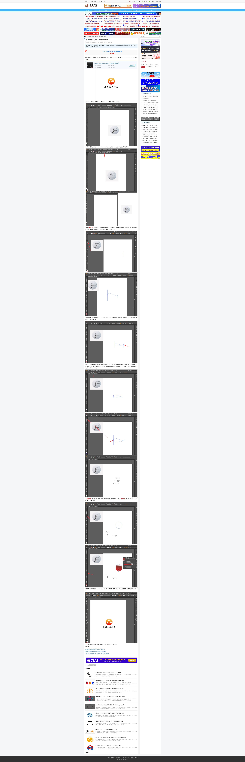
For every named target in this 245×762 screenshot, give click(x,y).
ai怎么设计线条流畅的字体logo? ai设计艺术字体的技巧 (108, 672)
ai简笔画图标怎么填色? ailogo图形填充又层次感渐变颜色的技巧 (110, 696)
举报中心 (145, 1)
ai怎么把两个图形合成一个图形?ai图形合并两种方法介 (154, 105)
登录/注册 (133, 1)
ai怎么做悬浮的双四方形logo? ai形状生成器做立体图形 (108, 745)
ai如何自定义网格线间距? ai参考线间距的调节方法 (152, 136)
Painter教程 (148, 66)
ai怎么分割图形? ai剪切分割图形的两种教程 (151, 96)
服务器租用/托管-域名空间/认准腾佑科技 (150, 25)
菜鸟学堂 (86, 1)
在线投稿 (136, 757)
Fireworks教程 (152, 64)
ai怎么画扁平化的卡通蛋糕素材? (149, 133)
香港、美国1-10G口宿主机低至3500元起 (131, 21)
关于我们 (108, 757)
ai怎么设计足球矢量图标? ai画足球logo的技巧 (106, 729)
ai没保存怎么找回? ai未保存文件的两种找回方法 (152, 102)
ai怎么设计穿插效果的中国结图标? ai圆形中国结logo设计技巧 (110, 688)
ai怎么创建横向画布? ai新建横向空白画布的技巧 (152, 129)
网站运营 (144, 10)
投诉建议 (132, 757)
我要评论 (110, 42)
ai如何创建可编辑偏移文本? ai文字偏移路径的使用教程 (153, 125)
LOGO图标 (93, 665)
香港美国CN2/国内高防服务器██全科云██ (94, 26)
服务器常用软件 (93, 1)
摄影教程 (147, 64)
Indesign (156, 66)
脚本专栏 (107, 10)
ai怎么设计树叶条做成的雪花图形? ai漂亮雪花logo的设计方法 (110, 713)
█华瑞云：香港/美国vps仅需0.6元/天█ (131, 25)
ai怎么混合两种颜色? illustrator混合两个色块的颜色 (153, 134)
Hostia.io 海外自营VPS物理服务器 (130, 18)
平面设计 (151, 10)
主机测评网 (100, 1)
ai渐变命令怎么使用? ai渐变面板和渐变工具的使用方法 (153, 131)
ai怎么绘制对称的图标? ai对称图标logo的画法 (95, 651)
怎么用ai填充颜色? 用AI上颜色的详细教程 (151, 111)
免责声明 (122, 757)
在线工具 (105, 1)
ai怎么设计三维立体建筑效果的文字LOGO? (95, 649)
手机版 (139, 1)
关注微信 (152, 1)
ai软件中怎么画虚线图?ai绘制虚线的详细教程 (152, 113)
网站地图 (127, 757)
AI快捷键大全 (146, 98)
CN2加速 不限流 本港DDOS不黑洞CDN (112, 16)
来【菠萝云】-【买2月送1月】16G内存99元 (94, 18)
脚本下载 (113, 10)
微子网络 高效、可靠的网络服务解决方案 (131, 23)
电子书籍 (131, 10)
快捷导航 (158, 1)
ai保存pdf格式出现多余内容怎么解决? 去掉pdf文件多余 (153, 140)
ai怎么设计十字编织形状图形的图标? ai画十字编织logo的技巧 (110, 705)
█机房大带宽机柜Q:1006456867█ (149, 18)
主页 (90, 36)
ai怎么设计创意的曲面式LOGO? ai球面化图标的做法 (97, 653)
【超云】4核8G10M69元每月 (110, 25)
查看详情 (132, 65)
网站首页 (87, 10)
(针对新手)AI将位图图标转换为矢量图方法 (151, 109)
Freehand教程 (152, 66)
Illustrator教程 (97, 36)
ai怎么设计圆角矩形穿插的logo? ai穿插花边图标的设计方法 (109, 721)
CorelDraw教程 (157, 64)
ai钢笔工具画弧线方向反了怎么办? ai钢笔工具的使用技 (153, 127)
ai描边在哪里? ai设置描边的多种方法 (150, 142)
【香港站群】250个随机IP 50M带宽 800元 (112, 21)
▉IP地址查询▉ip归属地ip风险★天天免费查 (113, 20)
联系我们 (118, 757)
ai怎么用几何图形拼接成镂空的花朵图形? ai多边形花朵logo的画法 (111, 737)
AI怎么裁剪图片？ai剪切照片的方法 (150, 100)
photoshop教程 (143, 64)
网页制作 (94, 10)
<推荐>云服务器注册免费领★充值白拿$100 (94, 16)
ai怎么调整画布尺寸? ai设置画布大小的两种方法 (152, 104)
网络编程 (100, 10)
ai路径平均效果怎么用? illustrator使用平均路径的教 (153, 138)
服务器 (125, 10)
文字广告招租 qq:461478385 (129, 16)
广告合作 (113, 757)
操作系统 (138, 10)
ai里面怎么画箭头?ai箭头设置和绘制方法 (151, 107)
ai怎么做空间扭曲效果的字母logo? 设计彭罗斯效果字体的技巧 (110, 680)
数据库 (119, 10)
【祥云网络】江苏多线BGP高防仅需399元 (150, 23)
